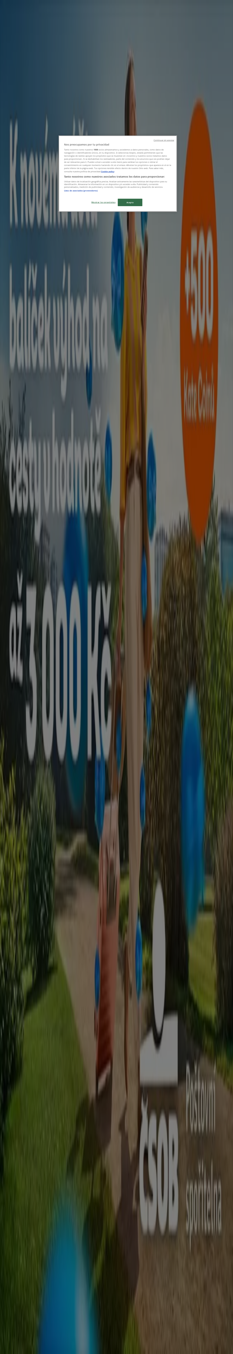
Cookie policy (107, 171)
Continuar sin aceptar (164, 140)
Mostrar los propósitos (103, 202)
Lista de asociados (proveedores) (81, 190)
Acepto (130, 202)
